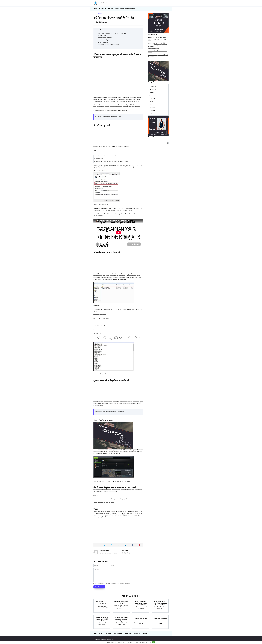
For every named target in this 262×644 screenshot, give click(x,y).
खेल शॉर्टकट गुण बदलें (102, 35)
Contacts (137, 633)
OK (153, 642)
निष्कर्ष (99, 47)
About (101, 633)
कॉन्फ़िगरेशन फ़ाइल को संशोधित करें (104, 37)
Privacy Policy (118, 633)
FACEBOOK (152, 86)
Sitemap (144, 633)
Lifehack (110, 8)
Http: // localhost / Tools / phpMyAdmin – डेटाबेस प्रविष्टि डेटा (140, 603)
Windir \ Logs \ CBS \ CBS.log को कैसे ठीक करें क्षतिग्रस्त (121, 619)
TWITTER (151, 101)
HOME (95, 8)
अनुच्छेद (116, 8)
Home (95, 633)
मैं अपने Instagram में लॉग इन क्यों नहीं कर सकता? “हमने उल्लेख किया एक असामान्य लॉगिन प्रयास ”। (157, 39)
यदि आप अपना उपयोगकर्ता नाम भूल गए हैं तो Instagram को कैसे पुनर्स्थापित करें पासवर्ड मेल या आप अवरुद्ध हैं (157, 44)
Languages (108, 633)
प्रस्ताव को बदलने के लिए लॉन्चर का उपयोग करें (107, 40)
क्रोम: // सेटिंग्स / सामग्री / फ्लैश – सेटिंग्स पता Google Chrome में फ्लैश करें (160, 603)
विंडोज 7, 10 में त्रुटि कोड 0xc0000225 (102, 602)
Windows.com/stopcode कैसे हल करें (121, 602)
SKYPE (151, 95)
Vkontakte (152, 107)
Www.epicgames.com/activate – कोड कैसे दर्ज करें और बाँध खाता (101, 619)
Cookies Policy (128, 633)
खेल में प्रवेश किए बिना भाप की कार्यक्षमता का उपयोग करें (108, 44)
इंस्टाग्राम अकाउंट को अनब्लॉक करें (127, 8)
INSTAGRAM (102, 8)
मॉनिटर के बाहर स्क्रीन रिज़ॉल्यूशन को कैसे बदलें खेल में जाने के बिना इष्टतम (112, 33)
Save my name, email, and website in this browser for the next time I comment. (112, 583)
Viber (150, 104)
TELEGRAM (152, 98)
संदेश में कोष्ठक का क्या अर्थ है (160, 618)
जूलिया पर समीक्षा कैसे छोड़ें (141, 618)
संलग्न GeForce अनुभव (103, 42)
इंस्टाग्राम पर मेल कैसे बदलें (153, 48)
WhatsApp (152, 110)
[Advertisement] (118, 67)
